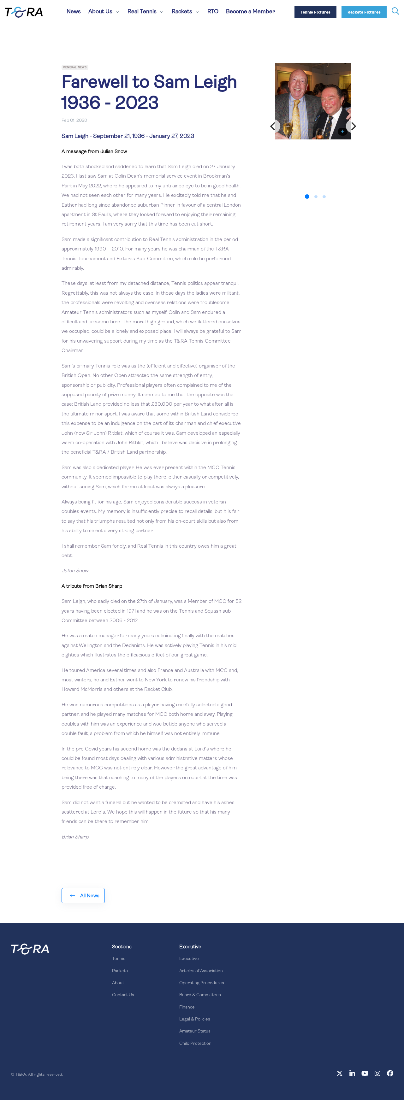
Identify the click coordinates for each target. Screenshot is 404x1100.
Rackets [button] (182, 12)
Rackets (120, 971)
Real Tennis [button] (142, 12)
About (118, 983)
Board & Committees (200, 995)
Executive (189, 958)
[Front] (30, 948)
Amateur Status (195, 1031)
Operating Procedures (201, 983)
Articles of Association (201, 971)
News (74, 12)
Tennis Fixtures (315, 12)
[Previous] (273, 126)
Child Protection (195, 1043)
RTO (212, 12)
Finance (187, 1007)
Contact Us (123, 995)
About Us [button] (100, 12)
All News (89, 895)
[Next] (353, 126)
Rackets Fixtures (364, 12)
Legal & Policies (194, 1019)
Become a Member (250, 12)
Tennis (118, 958)
